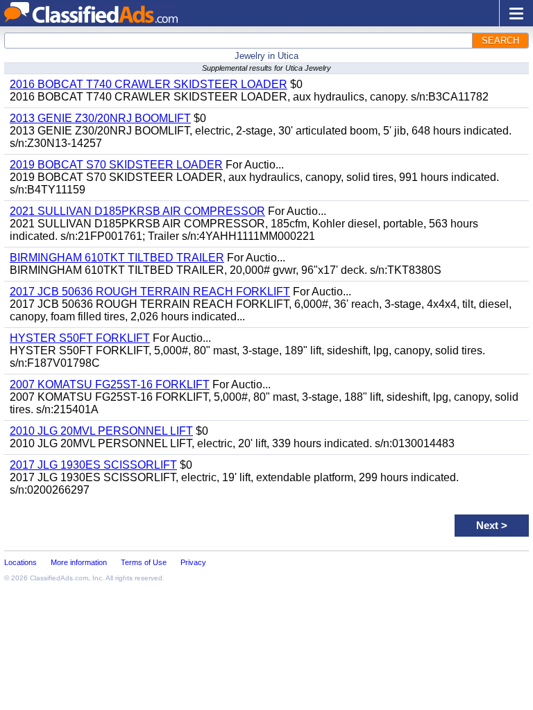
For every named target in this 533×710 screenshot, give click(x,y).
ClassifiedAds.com (59, 578)
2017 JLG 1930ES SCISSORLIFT (93, 465)
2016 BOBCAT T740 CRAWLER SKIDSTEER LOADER (148, 84)
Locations (20, 562)
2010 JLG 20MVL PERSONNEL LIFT (101, 431)
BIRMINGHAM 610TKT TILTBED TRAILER (117, 257)
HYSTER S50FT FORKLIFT (80, 338)
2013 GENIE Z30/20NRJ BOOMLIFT (100, 118)
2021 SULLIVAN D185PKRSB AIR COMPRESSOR (137, 211)
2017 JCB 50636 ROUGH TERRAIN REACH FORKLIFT (150, 291)
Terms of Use (144, 562)
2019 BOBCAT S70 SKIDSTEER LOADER (116, 165)
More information (79, 562)
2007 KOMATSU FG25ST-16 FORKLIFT (110, 384)
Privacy (193, 562)
